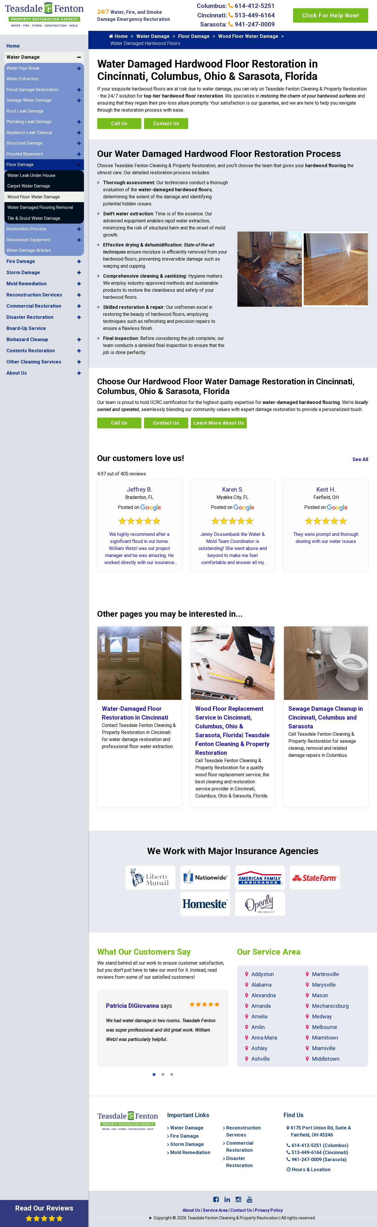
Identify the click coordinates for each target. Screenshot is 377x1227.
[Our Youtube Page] (249, 1199)
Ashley (259, 1048)
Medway (322, 1016)
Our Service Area (268, 952)
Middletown (326, 1059)
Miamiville (323, 1048)
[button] (79, 57)
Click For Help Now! (330, 15)
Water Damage (23, 57)
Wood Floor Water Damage (33, 197)
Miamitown (325, 1038)
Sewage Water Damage (29, 100)
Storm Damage (23, 272)
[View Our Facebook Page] (216, 1199)
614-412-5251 (319, 1145)
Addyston (263, 974)
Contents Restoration (30, 350)
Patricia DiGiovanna (132, 1005)
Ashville (261, 1059)
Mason (320, 995)
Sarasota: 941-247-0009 (237, 24)
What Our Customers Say (144, 952)
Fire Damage (20, 261)
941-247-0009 (318, 1159)
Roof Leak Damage (25, 111)
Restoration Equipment (28, 239)
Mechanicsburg (330, 1006)
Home (13, 46)
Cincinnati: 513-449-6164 (236, 15)
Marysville (324, 985)
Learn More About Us (219, 423)
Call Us (119, 123)
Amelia (259, 1016)
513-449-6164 (319, 1152)
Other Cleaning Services (33, 362)
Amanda (261, 1006)
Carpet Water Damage (28, 186)
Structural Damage (24, 143)
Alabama (262, 985)
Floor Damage (20, 164)
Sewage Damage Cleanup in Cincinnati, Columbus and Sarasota (325, 717)
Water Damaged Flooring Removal (40, 207)
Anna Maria (264, 1038)
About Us (16, 373)
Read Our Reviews (44, 1208)
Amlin (258, 1027)
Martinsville (325, 974)
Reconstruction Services (34, 295)
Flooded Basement (24, 154)
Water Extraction (22, 78)
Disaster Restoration (29, 317)
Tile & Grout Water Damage (33, 218)
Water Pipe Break (22, 68)
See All (360, 459)
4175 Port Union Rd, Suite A (320, 1131)
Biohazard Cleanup (27, 339)
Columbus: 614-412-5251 (236, 5)
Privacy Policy (269, 1210)
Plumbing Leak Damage (29, 121)
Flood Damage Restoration (32, 89)
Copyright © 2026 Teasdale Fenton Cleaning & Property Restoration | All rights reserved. (235, 1218)
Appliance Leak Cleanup (29, 132)
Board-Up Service (26, 328)
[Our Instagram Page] (238, 1199)
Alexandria (264, 995)
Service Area (215, 1210)
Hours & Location (310, 1169)
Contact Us (166, 123)
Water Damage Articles (28, 250)
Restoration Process (26, 229)
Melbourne (324, 1027)
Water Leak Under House (31, 175)
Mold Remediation (26, 283)
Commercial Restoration (33, 306)
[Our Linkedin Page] (227, 1199)
